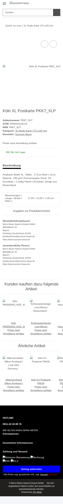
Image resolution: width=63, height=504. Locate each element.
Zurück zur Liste (13, 25)
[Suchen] (56, 12)
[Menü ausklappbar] (4, 2)
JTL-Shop (37, 492)
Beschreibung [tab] (12, 165)
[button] (47, 3)
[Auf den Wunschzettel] (53, 44)
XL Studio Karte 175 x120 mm (31, 130)
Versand (44, 474)
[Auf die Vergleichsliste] (44, 44)
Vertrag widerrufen (31, 469)
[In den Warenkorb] (5, 36)
